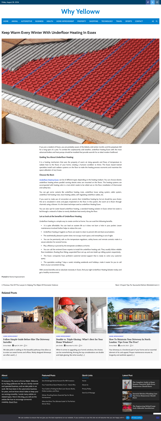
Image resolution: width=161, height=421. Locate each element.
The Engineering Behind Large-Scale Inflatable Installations (144, 407)
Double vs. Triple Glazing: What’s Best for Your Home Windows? (79, 340)
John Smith (59, 345)
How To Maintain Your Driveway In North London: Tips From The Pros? (129, 340)
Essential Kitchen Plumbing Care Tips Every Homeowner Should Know (145, 396)
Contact (139, 21)
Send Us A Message (88, 393)
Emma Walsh (7, 345)
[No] (157, 418)
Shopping (93, 21)
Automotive (26, 21)
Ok (128, 417)
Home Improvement (65, 21)
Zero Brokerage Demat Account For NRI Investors (58, 381)
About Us (85, 385)
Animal (15, 21)
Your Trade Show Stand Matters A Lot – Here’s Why (58, 385)
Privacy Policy (86, 389)
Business (39, 21)
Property (81, 21)
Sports (128, 21)
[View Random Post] (152, 21)
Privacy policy (137, 417)
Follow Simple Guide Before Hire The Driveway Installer (26, 340)
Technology (107, 21)
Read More (13, 402)
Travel (119, 21)
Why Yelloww (80, 11)
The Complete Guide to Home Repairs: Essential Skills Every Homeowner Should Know (144, 384)
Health (50, 21)
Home (5, 21)
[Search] (156, 21)
